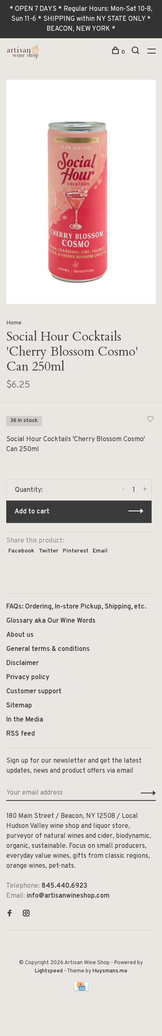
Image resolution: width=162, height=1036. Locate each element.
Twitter (49, 551)
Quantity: (29, 490)
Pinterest (75, 551)
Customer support (33, 691)
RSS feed (20, 734)
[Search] (136, 52)
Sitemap (19, 706)
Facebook (21, 551)
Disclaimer (22, 663)
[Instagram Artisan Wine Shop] (26, 914)
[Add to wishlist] (150, 420)
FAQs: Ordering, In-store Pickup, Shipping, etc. (76, 607)
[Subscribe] (146, 793)
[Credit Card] (81, 989)
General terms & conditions (48, 649)
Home (14, 323)
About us (20, 635)
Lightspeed (49, 971)
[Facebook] (9, 914)
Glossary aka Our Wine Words (51, 621)
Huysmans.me (110, 971)
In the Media (24, 720)
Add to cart (32, 512)
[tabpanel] (81, 192)
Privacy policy (27, 677)
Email (100, 551)
